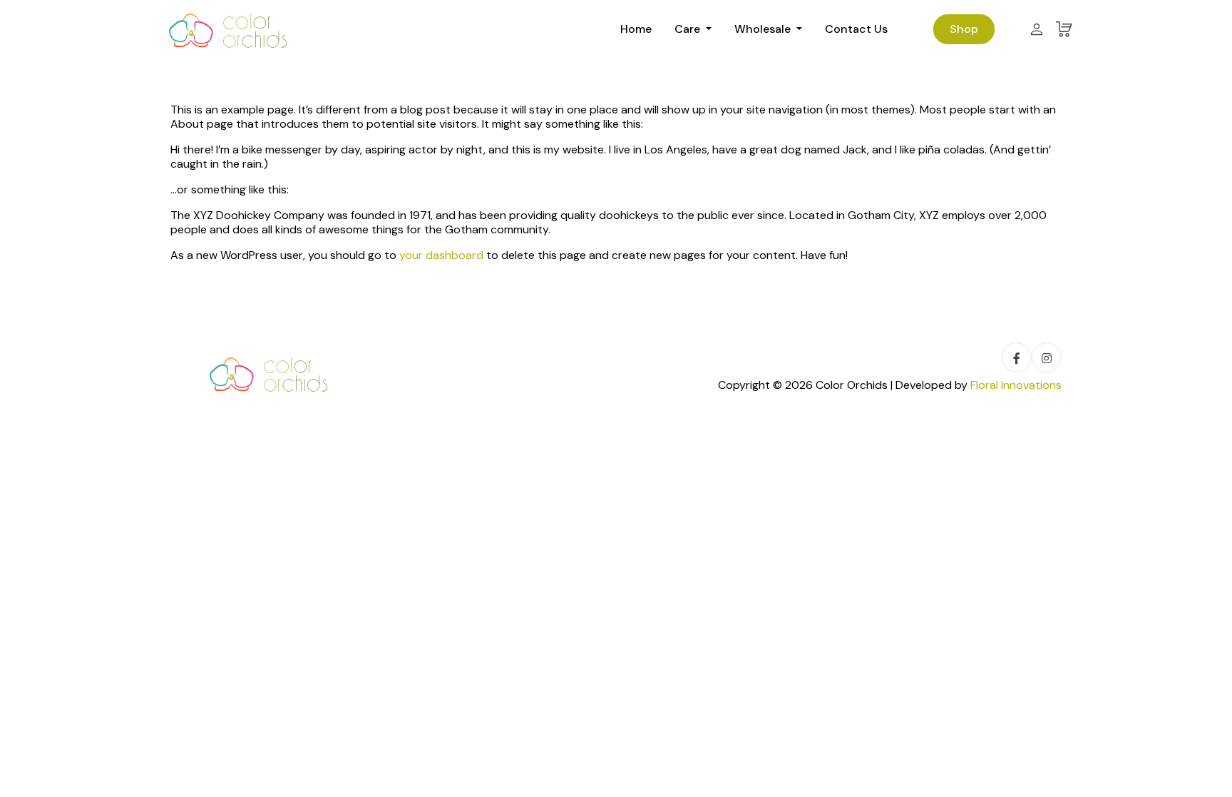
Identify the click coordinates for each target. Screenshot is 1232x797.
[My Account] (1036, 29)
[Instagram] (1047, 357)
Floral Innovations (1016, 384)
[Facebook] (1017, 357)
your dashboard (441, 255)
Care (688, 28)
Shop (964, 28)
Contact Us (856, 28)
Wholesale (764, 28)
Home (636, 28)
